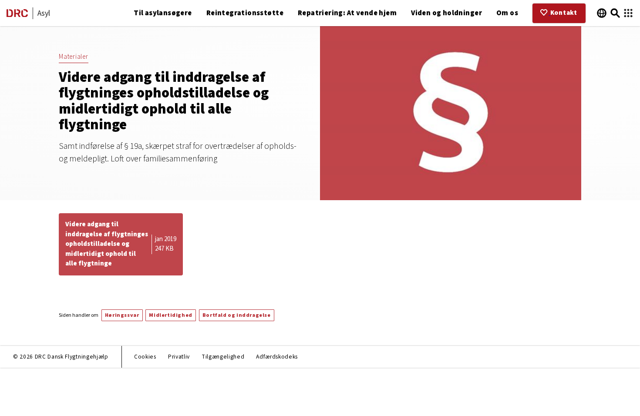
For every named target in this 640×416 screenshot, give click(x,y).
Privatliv (179, 356)
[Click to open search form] (615, 13)
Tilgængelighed (223, 356)
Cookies (145, 356)
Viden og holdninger (446, 13)
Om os (507, 13)
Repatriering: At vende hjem (347, 13)
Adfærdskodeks (277, 356)
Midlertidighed (170, 315)
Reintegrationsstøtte (244, 13)
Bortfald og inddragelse (236, 315)
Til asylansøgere (163, 13)
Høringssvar (122, 315)
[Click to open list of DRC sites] (628, 13)
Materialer (73, 56)
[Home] (17, 15)
